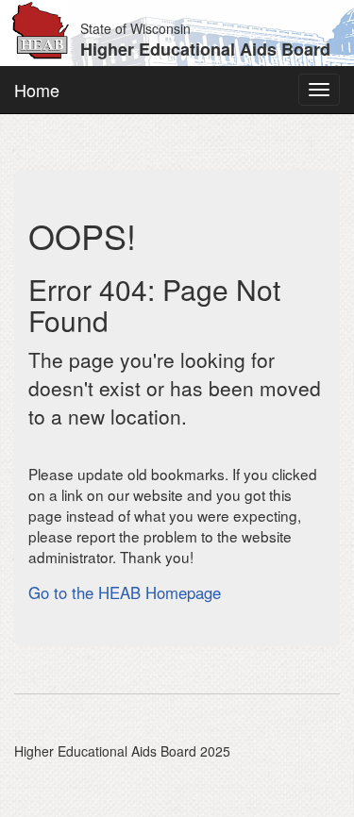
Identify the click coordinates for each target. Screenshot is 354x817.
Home (36, 89)
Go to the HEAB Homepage (124, 592)
